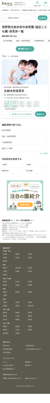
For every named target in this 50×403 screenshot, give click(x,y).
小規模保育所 (39, 40)
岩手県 (30, 254)
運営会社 (27, 365)
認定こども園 (7, 148)
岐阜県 (17, 292)
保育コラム (6, 342)
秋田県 (17, 257)
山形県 (30, 257)
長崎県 (30, 326)
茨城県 (17, 271)
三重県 (5, 295)
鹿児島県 (5, 333)
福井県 (5, 285)
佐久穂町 (29, 170)
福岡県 (5, 326)
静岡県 (30, 292)
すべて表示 (44, 153)
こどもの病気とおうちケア (33, 349)
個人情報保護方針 (8, 369)
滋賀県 (5, 305)
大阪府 (5, 302)
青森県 (17, 254)
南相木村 (5, 170)
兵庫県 (17, 302)
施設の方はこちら (30, 378)
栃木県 (30, 271)
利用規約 (27, 362)
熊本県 (5, 329)
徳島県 (30, 316)
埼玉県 (30, 268)
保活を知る (6, 345)
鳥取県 (5, 312)
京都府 (30, 302)
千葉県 (5, 271)
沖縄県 (17, 333)
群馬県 (5, 274)
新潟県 (5, 281)
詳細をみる (40, 114)
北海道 (5, 254)
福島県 (5, 261)
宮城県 (5, 257)
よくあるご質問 (7, 365)
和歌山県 (30, 305)
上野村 (4, 164)
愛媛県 (17, 319)
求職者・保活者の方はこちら (11, 378)
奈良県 (17, 305)
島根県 (17, 312)
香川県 (5, 319)
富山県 (17, 281)
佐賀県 (17, 326)
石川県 (30, 281)
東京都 (5, 268)
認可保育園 (8, 40)
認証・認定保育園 (23, 40)
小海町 (28, 164)
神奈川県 (18, 268)
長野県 (30, 285)
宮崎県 (30, 329)
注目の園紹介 (7, 352)
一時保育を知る (29, 345)
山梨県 (17, 285)
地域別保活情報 (7, 349)
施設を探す (6, 248)
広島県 (5, 316)
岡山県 (30, 312)
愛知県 (5, 292)
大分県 (17, 329)
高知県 (30, 319)
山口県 (17, 316)
